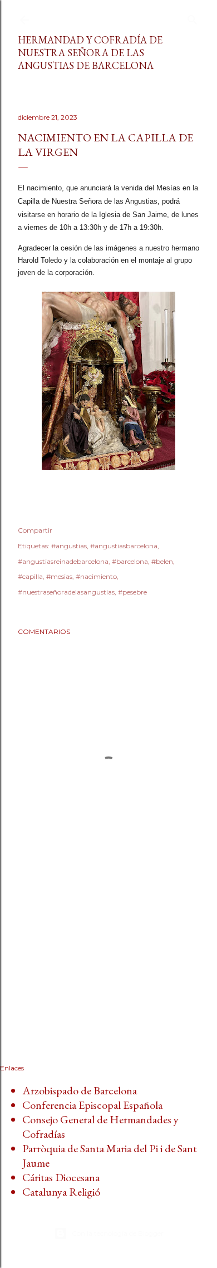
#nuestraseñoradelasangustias (66, 592)
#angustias (69, 546)
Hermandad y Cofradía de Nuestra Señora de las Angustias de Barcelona (90, 52)
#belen (162, 561)
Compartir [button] (35, 530)
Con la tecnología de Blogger (118, 1233)
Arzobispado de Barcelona (79, 1090)
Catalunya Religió (61, 1192)
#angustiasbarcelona (123, 546)
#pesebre (132, 592)
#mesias (59, 576)
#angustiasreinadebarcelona (63, 561)
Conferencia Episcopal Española (92, 1105)
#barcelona (130, 561)
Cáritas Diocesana (61, 1177)
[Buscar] (192, 17)
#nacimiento (96, 576)
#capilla (30, 576)
